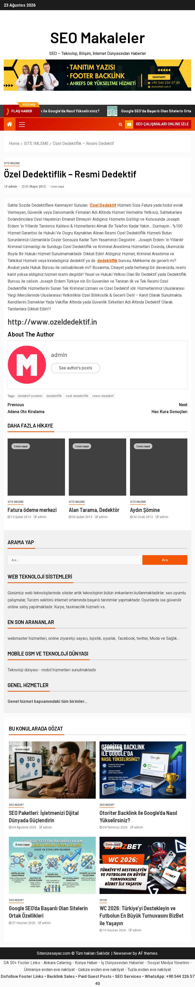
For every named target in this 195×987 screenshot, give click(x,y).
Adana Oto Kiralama (26, 408)
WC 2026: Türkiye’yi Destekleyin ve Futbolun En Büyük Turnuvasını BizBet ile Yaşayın (142, 915)
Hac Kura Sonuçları (169, 408)
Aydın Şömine (145, 509)
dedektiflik (54, 396)
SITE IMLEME (12, 163)
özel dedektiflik (77, 396)
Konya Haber (86, 962)
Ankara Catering (57, 962)
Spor (103, 900)
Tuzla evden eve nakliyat (149, 969)
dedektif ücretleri (30, 396)
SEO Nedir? (16, 804)
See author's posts (75, 368)
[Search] (120, 124)
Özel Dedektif (103, 205)
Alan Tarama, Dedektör (94, 509)
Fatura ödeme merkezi (32, 509)
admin (13, 186)
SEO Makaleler (97, 37)
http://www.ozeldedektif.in (52, 321)
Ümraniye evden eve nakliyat (49, 969)
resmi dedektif (103, 396)
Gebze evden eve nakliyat (101, 969)
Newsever (122, 953)
